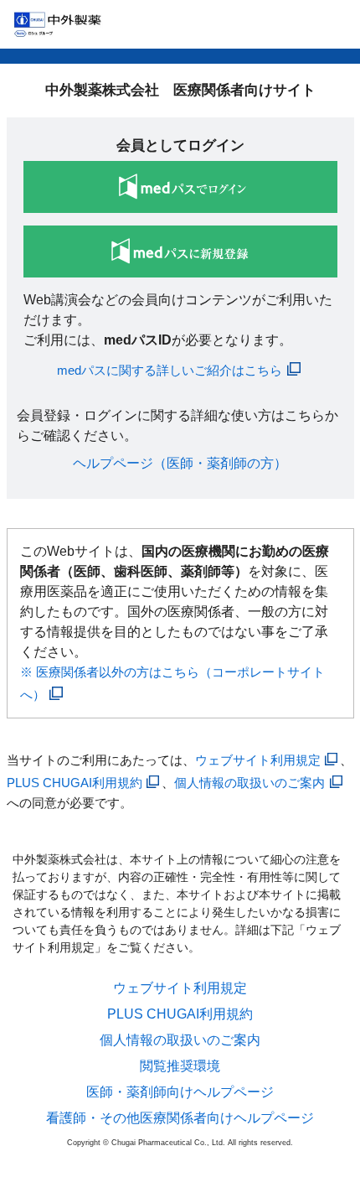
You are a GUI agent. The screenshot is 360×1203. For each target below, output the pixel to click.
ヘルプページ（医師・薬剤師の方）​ (180, 463)
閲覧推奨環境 (180, 1066)
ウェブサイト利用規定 (258, 760)
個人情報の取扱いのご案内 (249, 782)
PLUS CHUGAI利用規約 (74, 782)
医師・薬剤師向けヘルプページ (180, 1092)
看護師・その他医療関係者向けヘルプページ (180, 1118)
